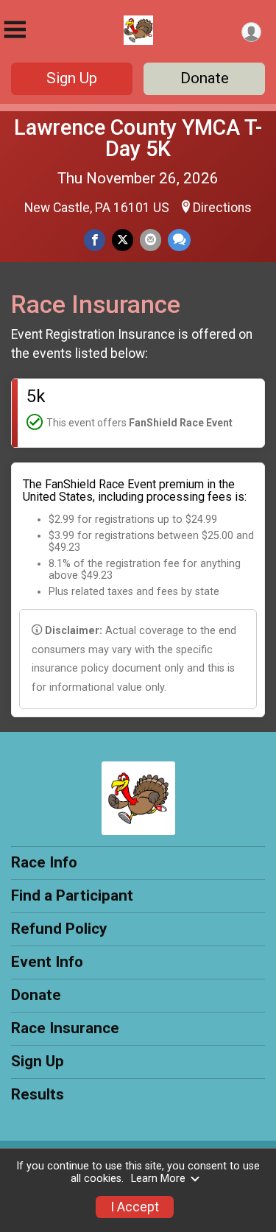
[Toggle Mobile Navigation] (14, 30)
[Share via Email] (150, 239)
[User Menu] (251, 32)
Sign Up (71, 78)
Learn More (158, 1178)
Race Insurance (65, 1028)
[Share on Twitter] (122, 239)
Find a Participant (72, 895)
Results (37, 1094)
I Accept (134, 1207)
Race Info (44, 862)
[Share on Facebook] (94, 239)
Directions (222, 207)
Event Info (47, 962)
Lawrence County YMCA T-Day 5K (138, 138)
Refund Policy (59, 928)
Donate (204, 78)
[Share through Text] (179, 239)
